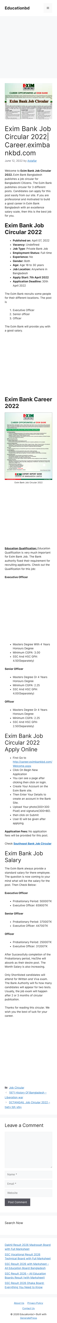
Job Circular (16, 1087)
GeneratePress (28, 1317)
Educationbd (17, 8)
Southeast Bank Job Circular (32, 843)
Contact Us (28, 1308)
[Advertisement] (28, 48)
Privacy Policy (35, 1303)
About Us (19, 1303)
